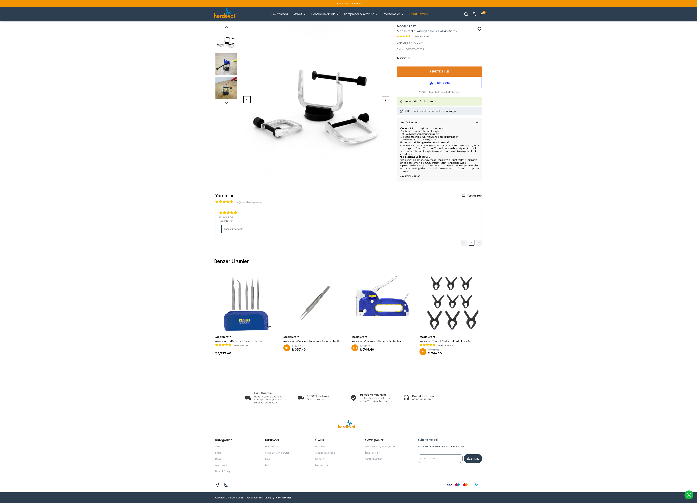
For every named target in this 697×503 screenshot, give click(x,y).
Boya (218, 458)
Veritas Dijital (283, 497)
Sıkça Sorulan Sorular (277, 452)
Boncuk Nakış (222, 471)
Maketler (220, 446)
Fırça (218, 452)
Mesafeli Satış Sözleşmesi (380, 446)
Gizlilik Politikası (373, 458)
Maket (297, 14)
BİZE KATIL (473, 458)
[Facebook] (217, 484)
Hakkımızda (272, 446)
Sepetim (320, 458)
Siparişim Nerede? (326, 452)
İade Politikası (372, 452)
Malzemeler (392, 14)
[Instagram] (226, 484)
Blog (267, 458)
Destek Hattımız (423, 396)
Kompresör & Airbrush (359, 14)
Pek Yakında (280, 14)
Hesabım (320, 446)
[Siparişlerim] (474, 14)
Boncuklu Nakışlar (323, 14)
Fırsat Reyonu (418, 14)
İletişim (269, 465)
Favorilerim (321, 465)
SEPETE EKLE (439, 71)
